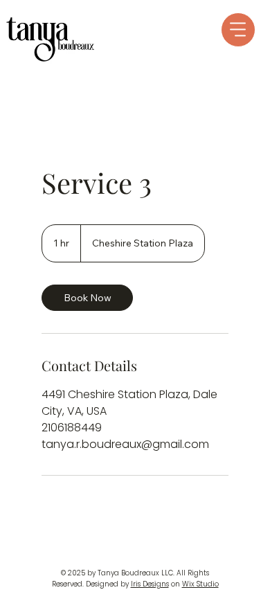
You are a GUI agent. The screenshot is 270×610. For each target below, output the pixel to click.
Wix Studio (200, 584)
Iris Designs (150, 584)
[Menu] (238, 29)
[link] (87, 298)
